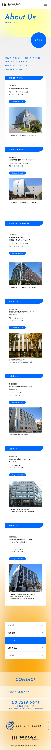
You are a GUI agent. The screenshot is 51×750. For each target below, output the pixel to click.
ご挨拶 (11, 625)
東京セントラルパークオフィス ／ (17, 61)
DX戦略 (11, 655)
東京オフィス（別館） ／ (34, 58)
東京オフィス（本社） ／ (15, 58)
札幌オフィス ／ (12, 65)
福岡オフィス (24, 69)
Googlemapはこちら (17, 101)
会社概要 (11, 633)
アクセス (11, 640)
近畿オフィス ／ (12, 69)
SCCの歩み (12, 648)
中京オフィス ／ (25, 65)
